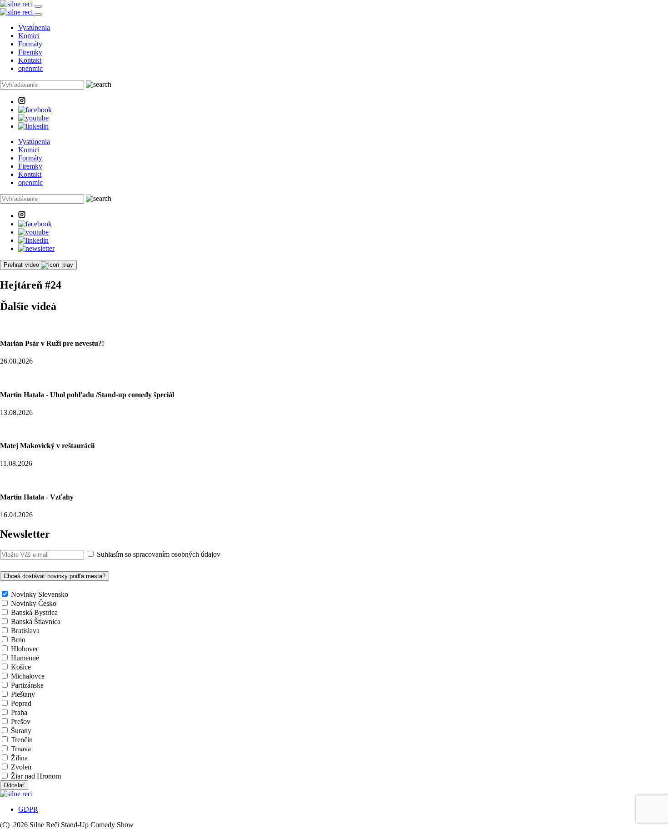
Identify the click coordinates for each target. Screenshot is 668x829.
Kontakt (29, 60)
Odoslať (14, 785)
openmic (30, 68)
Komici (29, 36)
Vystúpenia (34, 27)
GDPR (28, 809)
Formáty (30, 44)
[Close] (38, 14)
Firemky (30, 52)
